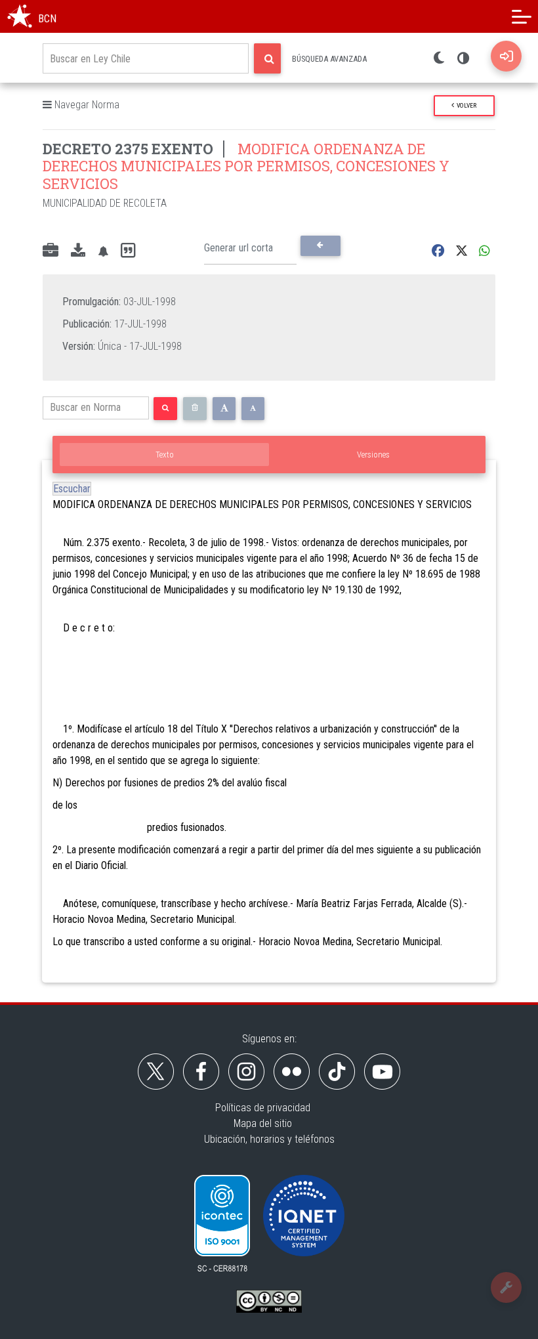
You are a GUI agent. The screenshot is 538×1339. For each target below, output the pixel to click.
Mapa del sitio (263, 1123)
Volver (465, 105)
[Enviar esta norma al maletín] (50, 251)
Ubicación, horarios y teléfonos (269, 1139)
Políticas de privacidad (262, 1107)
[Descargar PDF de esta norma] (78, 251)
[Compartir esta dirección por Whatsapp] (484, 251)
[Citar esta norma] (128, 251)
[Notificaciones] (103, 251)
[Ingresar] (506, 56)
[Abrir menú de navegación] (521, 16)
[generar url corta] (320, 245)
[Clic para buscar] (267, 58)
